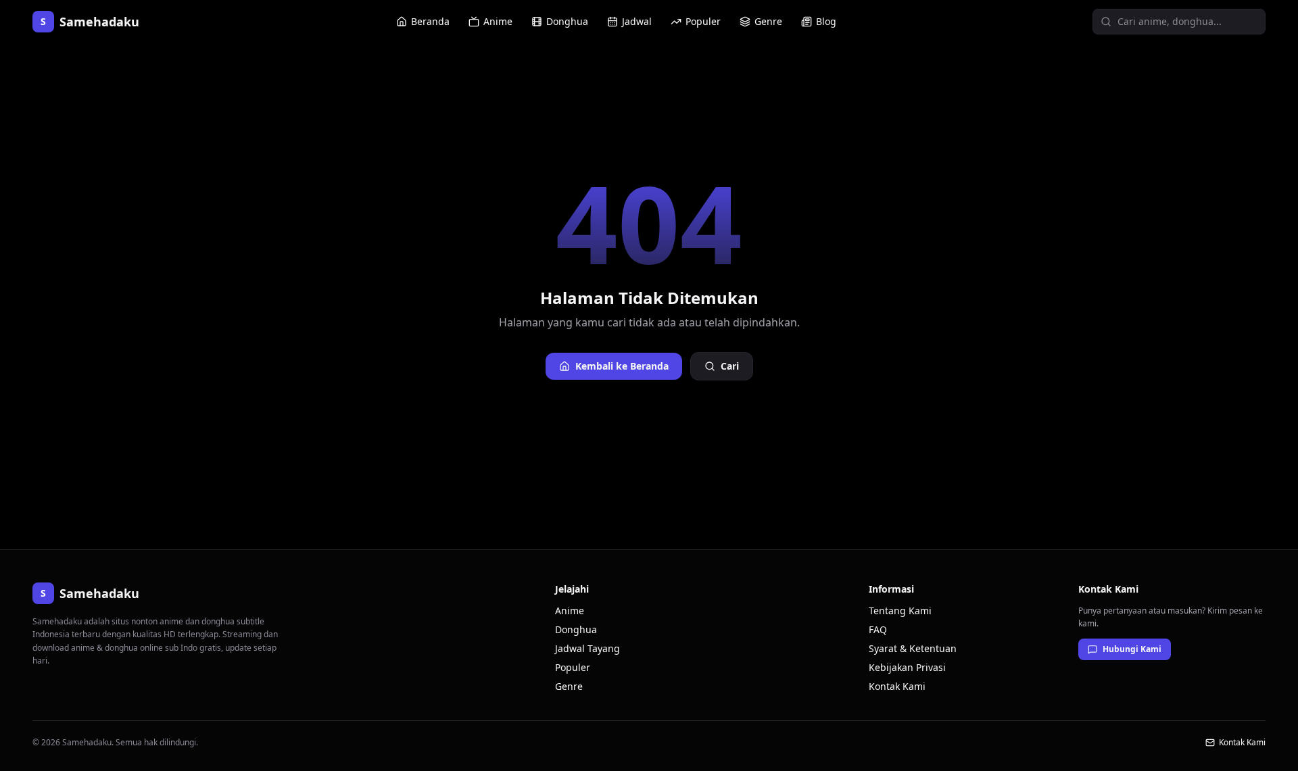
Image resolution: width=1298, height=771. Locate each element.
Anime (497, 21)
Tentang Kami (900, 610)
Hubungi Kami (1132, 649)
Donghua (567, 21)
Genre (768, 21)
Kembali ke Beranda (622, 365)
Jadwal (637, 21)
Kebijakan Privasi (907, 667)
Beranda (430, 21)
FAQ (878, 629)
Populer (703, 21)
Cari (730, 365)
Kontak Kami (897, 686)
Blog (826, 21)
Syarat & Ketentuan (913, 648)
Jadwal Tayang (587, 648)
